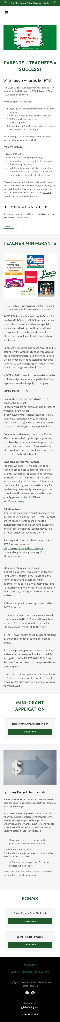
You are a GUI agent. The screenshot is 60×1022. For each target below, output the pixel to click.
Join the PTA (30, 964)
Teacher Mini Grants (32, 108)
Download (30, 732)
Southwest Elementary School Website (30, 971)
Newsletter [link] (30, 1014)
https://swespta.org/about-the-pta (23, 548)
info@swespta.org (47, 214)
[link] (27, 993)
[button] (7, 12)
